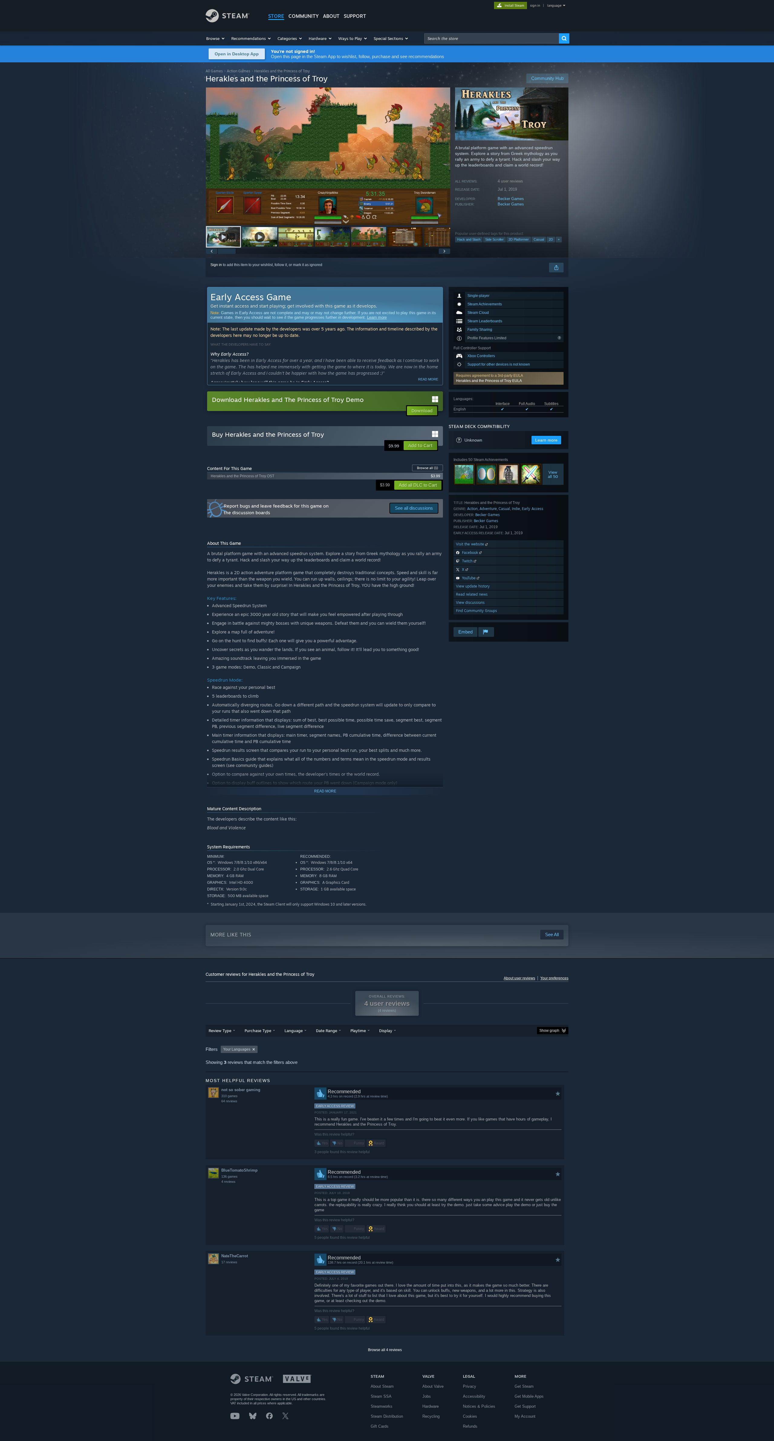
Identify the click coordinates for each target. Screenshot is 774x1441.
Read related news (472, 594)
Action (472, 508)
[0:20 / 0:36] (328, 156)
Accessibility (474, 1396)
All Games (214, 71)
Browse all (427, 468)
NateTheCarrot (234, 1256)
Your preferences (554, 978)
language (554, 5)
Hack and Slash (468, 239)
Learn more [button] (546, 440)
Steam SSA (381, 1396)
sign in (535, 5)
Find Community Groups (476, 610)
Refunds (470, 1426)
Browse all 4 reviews (385, 1350)
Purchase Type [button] (258, 1030)
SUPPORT (355, 16)
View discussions (470, 602)
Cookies (470, 1416)
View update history (473, 586)
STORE (276, 16)
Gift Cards (380, 1426)
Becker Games (511, 198)
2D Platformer (519, 239)
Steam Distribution (387, 1416)
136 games (229, 1176)
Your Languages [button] (236, 1049)
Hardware (430, 1406)
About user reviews (519, 978)
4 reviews (228, 1181)
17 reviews (229, 1262)
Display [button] (385, 1030)
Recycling (431, 1416)
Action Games (238, 71)
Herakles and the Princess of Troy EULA (489, 381)
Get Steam (524, 1386)
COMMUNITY (303, 16)
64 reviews (229, 1101)
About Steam (382, 1386)
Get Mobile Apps (529, 1396)
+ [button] (559, 239)
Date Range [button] (326, 1030)
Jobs (426, 1396)
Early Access (532, 508)
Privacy (469, 1386)
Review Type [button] (220, 1030)
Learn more (377, 317)
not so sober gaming (240, 1089)
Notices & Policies (479, 1406)
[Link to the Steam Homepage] (227, 20)
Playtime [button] (358, 1030)
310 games (229, 1096)
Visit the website (470, 544)
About (331, 16)
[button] (215, 38)
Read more (428, 379)
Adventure (488, 508)
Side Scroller (494, 239)
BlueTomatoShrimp (239, 1170)
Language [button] (294, 1030)
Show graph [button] (549, 1030)
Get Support (525, 1406)
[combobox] (491, 38)
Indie (516, 508)
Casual (539, 239)
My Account (525, 1416)
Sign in (216, 265)
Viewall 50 (553, 474)
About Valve (433, 1386)
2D (551, 239)
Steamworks (381, 1406)
